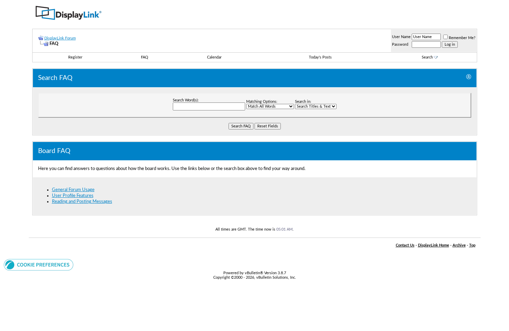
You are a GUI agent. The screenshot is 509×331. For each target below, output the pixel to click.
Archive (459, 245)
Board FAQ (54, 151)
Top (472, 245)
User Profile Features (72, 195)
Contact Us (405, 245)
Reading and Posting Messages (82, 201)
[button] (38, 269)
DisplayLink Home (433, 245)
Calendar (214, 57)
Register (75, 57)
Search (427, 57)
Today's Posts (320, 57)
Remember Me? (462, 38)
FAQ (144, 57)
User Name (401, 37)
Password (400, 44)
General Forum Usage (73, 189)
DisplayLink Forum (60, 38)
